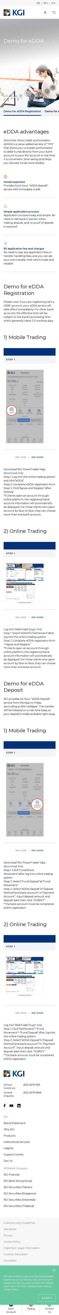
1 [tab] (16, 97)
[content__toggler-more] (37, 457)
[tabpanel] (29, 63)
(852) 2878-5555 (31, 1084)
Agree (47, 1297)
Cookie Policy (11, 1289)
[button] (38, 3)
